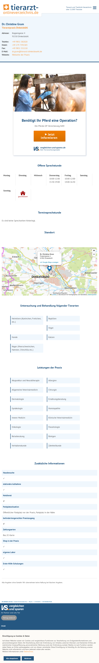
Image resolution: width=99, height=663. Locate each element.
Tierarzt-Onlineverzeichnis (20, 601)
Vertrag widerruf (9, 618)
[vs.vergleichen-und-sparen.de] (12, 610)
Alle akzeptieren (12, 658)
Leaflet (53, 294)
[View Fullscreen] (94, 259)
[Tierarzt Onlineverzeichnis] (20, 14)
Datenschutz (28, 651)
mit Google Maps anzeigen (49, 262)
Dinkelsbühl (38, 601)
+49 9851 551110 (19, 48)
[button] (49, 268)
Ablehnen (27, 658)
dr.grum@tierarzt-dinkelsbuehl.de (27, 51)
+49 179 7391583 (19, 45)
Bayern (30, 601)
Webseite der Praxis (21, 54)
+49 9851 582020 (19, 41)
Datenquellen (92, 294)
